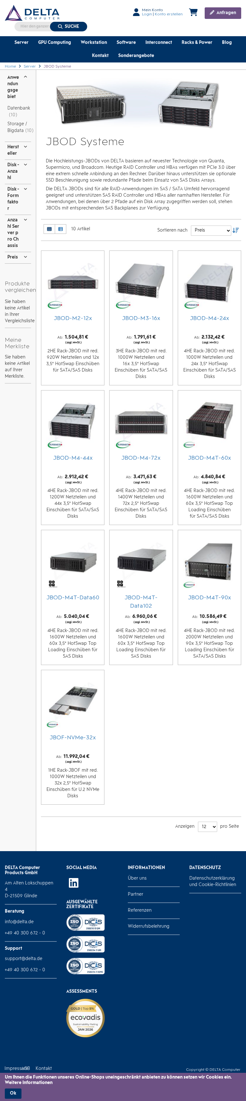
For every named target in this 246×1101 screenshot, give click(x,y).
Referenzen (140, 910)
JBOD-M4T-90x (209, 598)
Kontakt (44, 1068)
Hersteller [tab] (13, 150)
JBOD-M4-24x (209, 319)
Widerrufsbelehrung (148, 926)
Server (30, 67)
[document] (123, 1086)
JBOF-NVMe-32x (73, 738)
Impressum (16, 1068)
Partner (135, 894)
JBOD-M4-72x (140, 458)
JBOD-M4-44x (73, 458)
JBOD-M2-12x (73, 319)
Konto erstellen (169, 14)
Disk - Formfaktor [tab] (13, 199)
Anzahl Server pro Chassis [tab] (13, 233)
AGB (25, 1068)
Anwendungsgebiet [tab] (13, 87)
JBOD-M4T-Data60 (72, 598)
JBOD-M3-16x (141, 319)
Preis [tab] (12, 257)
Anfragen (226, 13)
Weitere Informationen (29, 1082)
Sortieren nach (172, 230)
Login (147, 14)
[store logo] (32, 13)
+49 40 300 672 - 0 (25, 933)
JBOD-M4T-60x (209, 458)
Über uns (137, 878)
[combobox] (50, 26)
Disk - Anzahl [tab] (13, 171)
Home (11, 67)
